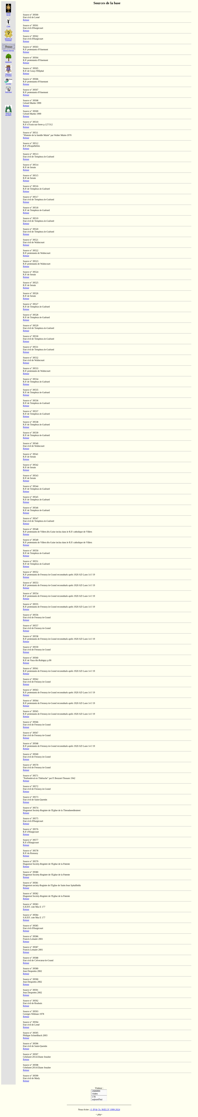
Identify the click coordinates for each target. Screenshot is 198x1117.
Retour (26, 20)
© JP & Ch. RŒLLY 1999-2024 (105, 1109)
